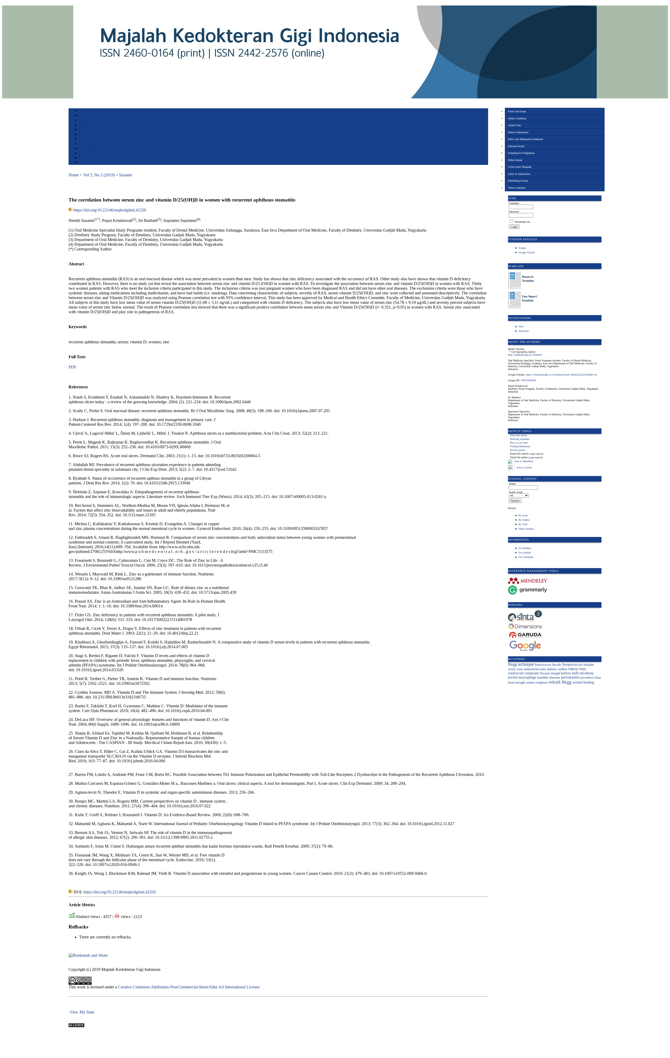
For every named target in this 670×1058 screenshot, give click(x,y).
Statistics (84, 148)
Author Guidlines (517, 118)
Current (83, 134)
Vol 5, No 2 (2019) (99, 175)
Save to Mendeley (523, 461)
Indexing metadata (519, 439)
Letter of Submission (519, 173)
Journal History (88, 158)
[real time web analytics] (76, 1025)
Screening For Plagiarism (521, 153)
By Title (522, 524)
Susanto (125, 175)
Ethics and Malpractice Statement (525, 139)
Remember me (522, 221)
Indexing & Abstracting (93, 153)
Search (83, 129)
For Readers (524, 548)
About (82, 115)
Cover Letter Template (519, 166)
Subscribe (523, 330)
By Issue (523, 515)
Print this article (518, 435)
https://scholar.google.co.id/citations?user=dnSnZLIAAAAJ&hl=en (561, 374)
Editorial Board (516, 146)
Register (84, 125)
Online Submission (518, 132)
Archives (84, 139)
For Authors (524, 552)
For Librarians (525, 557)
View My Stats (82, 1012)
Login (82, 120)
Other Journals (526, 528)
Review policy (517, 450)
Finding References (520, 446)
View (521, 326)
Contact (83, 162)
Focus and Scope (517, 111)
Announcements (88, 144)
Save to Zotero (524, 467)
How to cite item (519, 442)
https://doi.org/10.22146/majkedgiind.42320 (110, 210)
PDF (72, 367)
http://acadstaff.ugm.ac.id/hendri (525, 354)
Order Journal (515, 160)
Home (82, 111)
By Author (523, 519)
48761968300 (528, 380)
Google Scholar (526, 252)
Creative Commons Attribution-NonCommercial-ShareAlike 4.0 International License (188, 987)
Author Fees (514, 125)
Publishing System (518, 180)
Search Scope (516, 492)
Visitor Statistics (517, 187)
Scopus (522, 248)
